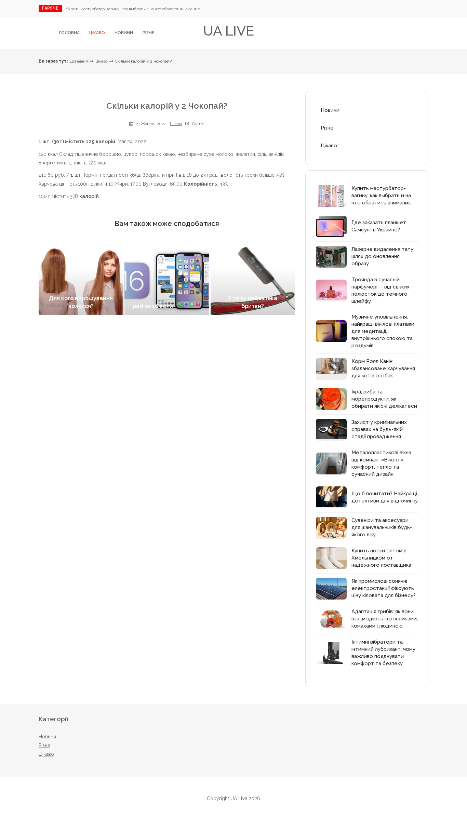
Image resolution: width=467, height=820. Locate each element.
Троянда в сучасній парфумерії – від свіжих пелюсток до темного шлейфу (380, 290)
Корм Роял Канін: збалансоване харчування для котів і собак (383, 368)
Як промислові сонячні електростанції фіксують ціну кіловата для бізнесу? (383, 588)
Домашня (79, 61)
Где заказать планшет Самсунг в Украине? (378, 226)
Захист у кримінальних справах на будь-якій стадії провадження (379, 429)
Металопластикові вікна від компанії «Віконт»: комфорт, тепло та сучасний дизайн (381, 463)
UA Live (228, 31)
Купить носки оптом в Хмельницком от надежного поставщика (381, 558)
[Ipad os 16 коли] (166, 281)
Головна (69, 32)
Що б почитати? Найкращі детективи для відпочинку (384, 497)
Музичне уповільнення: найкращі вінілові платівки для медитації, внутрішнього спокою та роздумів (382, 331)
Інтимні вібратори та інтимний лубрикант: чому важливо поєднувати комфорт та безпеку (383, 653)
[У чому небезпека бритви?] (253, 281)
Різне (148, 32)
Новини (124, 32)
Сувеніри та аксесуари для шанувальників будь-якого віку (381, 527)
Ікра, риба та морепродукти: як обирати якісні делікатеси (384, 399)
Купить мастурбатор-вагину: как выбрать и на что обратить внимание (132, 8)
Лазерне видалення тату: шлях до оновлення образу (382, 256)
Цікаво (97, 32)
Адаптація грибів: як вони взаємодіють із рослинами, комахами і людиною (384, 618)
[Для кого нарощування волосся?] (81, 281)
